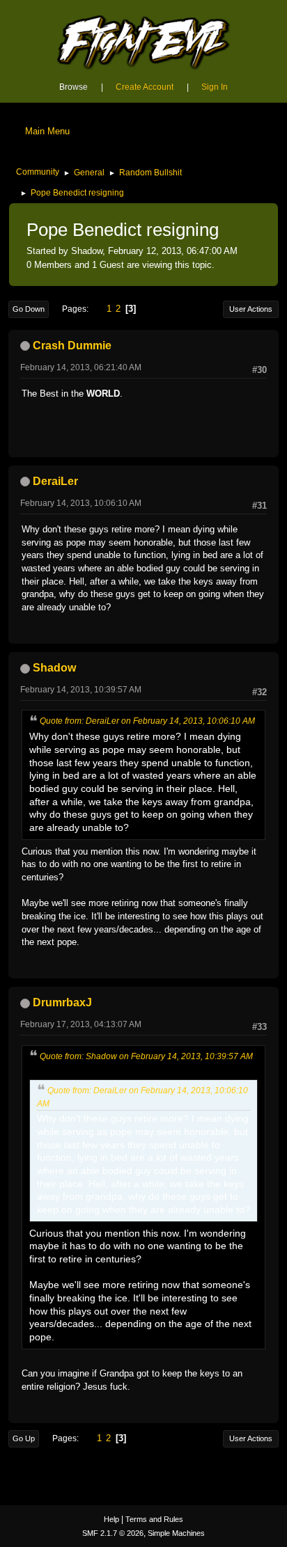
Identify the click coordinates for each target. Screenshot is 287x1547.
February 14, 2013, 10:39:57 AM (80, 690)
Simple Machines (176, 1533)
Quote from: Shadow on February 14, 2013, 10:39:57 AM (146, 1056)
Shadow (54, 668)
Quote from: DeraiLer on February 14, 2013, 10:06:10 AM (147, 721)
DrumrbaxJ (62, 1002)
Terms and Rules (154, 1519)
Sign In (214, 87)
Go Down (29, 309)
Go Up (24, 1438)
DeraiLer (55, 481)
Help (111, 1519)
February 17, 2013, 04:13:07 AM (80, 1024)
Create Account (144, 87)
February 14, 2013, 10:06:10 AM (80, 503)
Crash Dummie (72, 345)
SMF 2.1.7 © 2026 (113, 1533)
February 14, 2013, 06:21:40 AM (80, 367)
